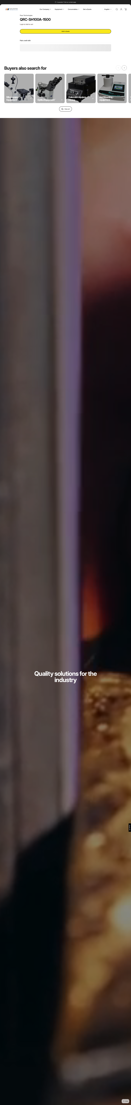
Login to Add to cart (26, 24)
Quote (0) (130, 827)
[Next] (124, 67)
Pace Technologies (26, 15)
